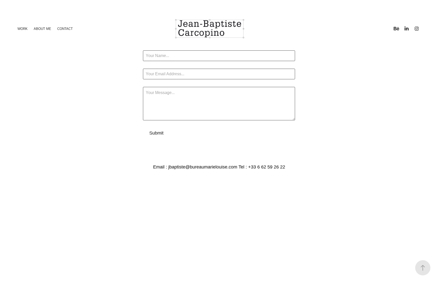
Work (22, 29)
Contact (65, 29)
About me (42, 29)
